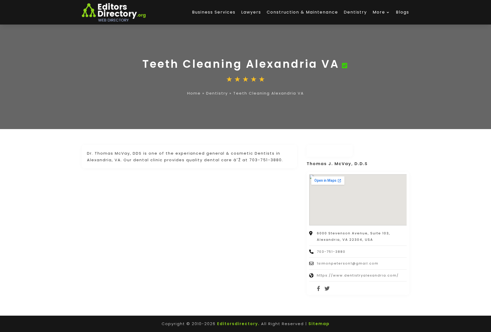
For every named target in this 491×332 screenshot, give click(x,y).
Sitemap (319, 323)
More (379, 12)
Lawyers (251, 12)
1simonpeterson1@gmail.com (347, 263)
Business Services (214, 12)
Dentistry (355, 12)
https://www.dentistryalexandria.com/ (358, 275)
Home (194, 93)
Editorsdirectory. (238, 323)
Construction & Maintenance (302, 12)
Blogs (402, 12)
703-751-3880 (331, 251)
